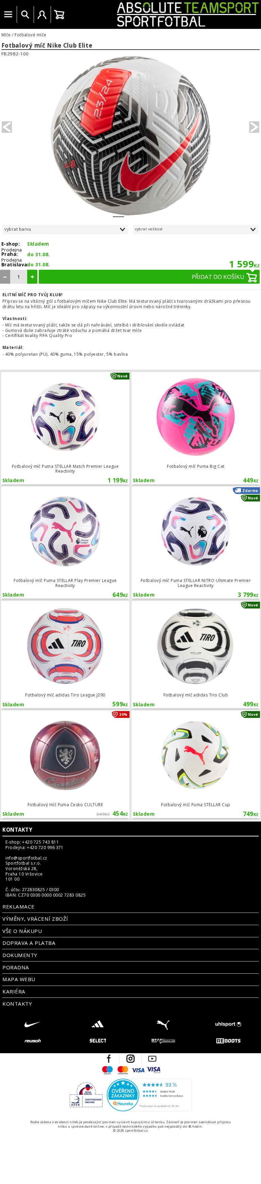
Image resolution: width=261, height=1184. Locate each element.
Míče (6, 35)
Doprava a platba (28, 942)
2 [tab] (129, 212)
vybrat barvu (17, 229)
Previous (7, 127)
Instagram (130, 1059)
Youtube (152, 1059)
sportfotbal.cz (164, 14)
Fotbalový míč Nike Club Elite (46, 45)
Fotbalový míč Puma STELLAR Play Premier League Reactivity (65, 543)
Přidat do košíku (218, 277)
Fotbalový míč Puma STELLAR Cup (196, 764)
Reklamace (18, 906)
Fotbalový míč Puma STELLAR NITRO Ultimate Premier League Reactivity (196, 543)
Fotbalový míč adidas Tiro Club (196, 654)
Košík (59, 15)
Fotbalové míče (31, 35)
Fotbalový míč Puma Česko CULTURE (65, 764)
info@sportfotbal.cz (26, 858)
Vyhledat (25, 15)
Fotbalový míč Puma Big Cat (196, 428)
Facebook (108, 1059)
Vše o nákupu (22, 930)
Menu (8, 15)
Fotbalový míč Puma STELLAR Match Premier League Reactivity (65, 428)
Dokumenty (19, 955)
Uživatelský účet (42, 15)
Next (254, 127)
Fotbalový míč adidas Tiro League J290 (65, 654)
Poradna (15, 967)
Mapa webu (18, 979)
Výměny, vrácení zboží (35, 918)
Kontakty (17, 829)
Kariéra (13, 991)
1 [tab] (118, 212)
